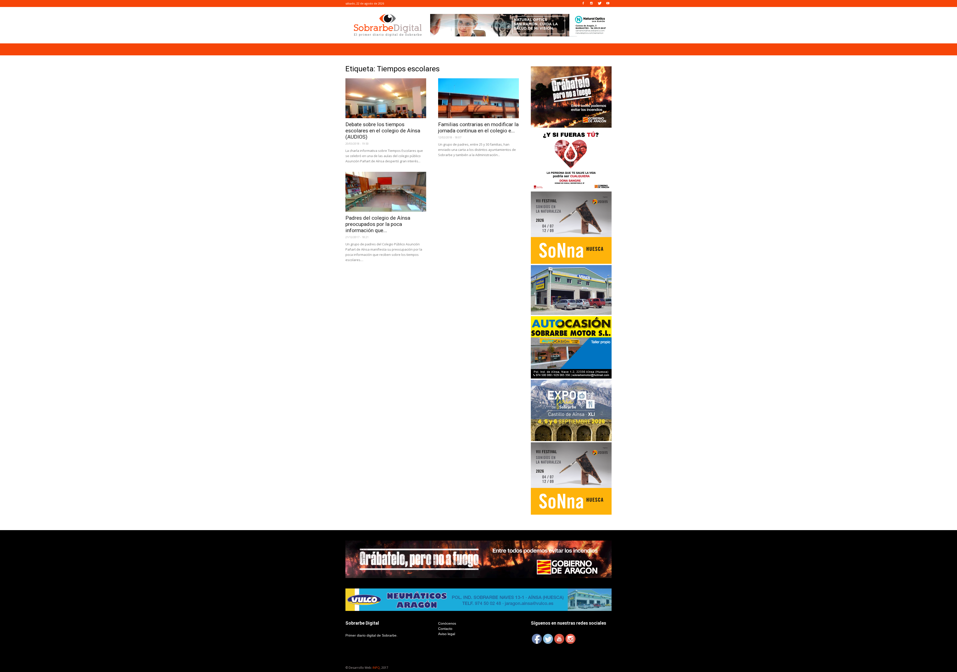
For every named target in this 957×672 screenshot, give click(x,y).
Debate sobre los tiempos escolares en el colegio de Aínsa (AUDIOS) (382, 130)
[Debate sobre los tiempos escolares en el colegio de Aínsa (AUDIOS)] (385, 98)
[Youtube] (608, 3)
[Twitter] (599, 3)
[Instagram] (591, 3)
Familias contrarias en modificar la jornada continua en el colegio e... (478, 127)
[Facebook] (583, 3)
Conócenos (447, 623)
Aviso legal (446, 634)
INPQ (376, 668)
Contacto (445, 629)
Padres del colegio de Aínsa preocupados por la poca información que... (377, 224)
